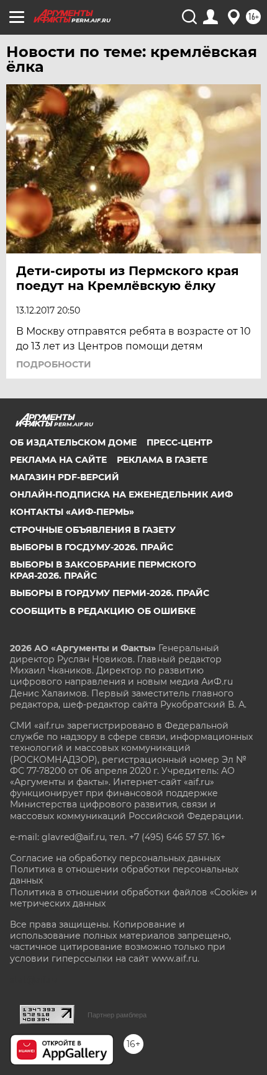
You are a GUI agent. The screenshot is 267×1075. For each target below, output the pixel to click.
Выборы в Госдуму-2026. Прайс (91, 547)
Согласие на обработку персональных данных (115, 858)
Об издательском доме (73, 442)
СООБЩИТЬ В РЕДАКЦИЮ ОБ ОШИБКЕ (103, 610)
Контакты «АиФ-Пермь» (72, 511)
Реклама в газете (162, 459)
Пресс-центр (179, 442)
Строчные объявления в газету (93, 529)
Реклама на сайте (58, 459)
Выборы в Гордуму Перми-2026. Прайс (109, 593)
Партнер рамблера (117, 1015)
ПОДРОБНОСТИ (53, 364)
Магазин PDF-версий (64, 477)
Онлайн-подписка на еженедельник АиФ (121, 494)
